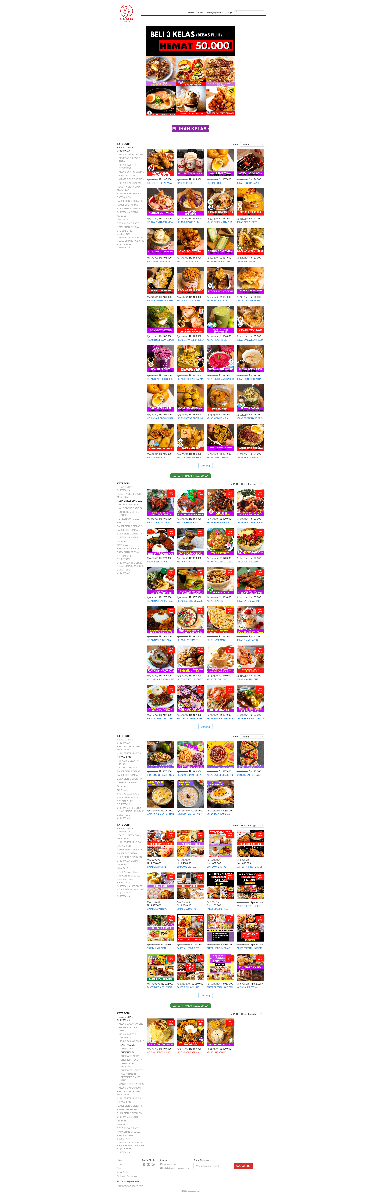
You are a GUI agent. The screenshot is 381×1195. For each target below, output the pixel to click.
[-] (144, 1165)
